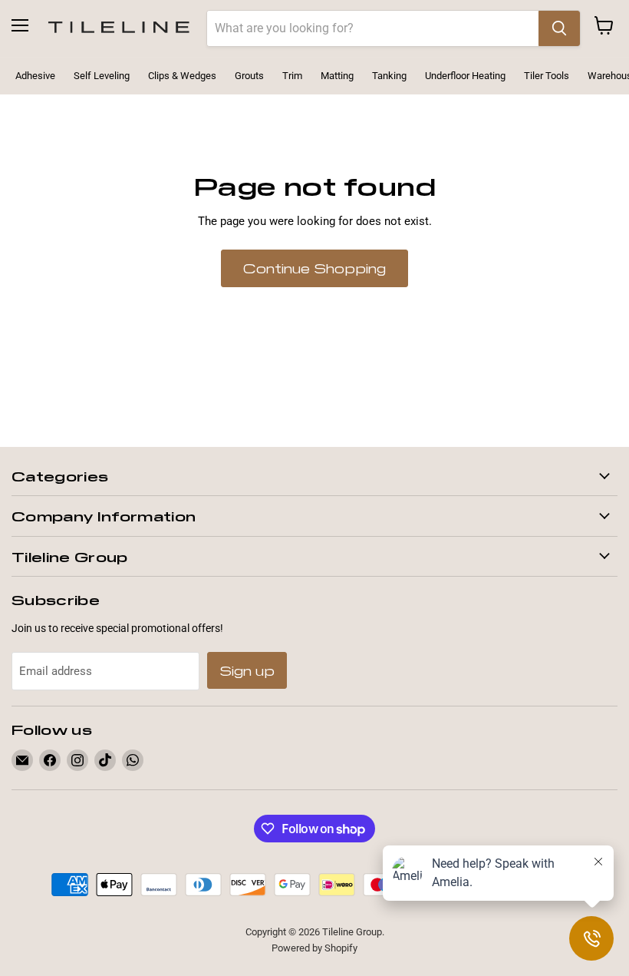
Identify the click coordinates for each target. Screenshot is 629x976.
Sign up (247, 670)
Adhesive (35, 76)
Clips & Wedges (182, 76)
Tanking (389, 76)
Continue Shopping (314, 268)
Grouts (249, 76)
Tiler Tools (546, 76)
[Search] (559, 28)
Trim (292, 76)
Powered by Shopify (314, 948)
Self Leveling (102, 76)
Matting (337, 76)
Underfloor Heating (465, 76)
